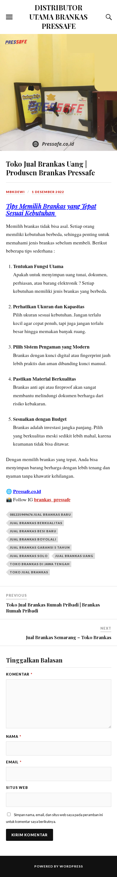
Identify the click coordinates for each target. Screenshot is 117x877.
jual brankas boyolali (33, 539)
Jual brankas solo (29, 556)
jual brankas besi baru (33, 531)
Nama (13, 736)
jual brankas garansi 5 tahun (40, 547)
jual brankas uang (74, 556)
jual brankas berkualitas (36, 523)
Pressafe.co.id (27, 491)
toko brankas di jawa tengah (40, 564)
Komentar (19, 674)
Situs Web (17, 787)
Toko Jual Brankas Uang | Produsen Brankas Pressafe (50, 168)
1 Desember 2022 (48, 192)
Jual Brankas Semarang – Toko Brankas (68, 637)
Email (13, 762)
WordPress (71, 866)
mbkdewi (15, 192)
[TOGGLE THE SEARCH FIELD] (108, 17)
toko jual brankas (29, 572)
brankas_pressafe (52, 499)
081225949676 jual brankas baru (40, 514)
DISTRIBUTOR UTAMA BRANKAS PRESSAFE (58, 16)
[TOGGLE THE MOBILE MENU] (9, 17)
